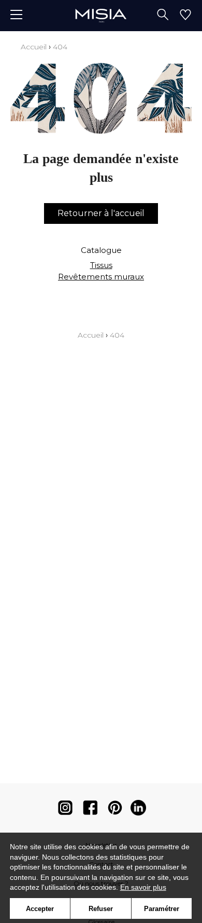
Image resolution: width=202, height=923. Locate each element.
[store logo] (100, 15)
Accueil (34, 46)
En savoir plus (143, 887)
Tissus (101, 265)
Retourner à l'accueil (101, 213)
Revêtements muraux (101, 277)
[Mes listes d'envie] (185, 15)
